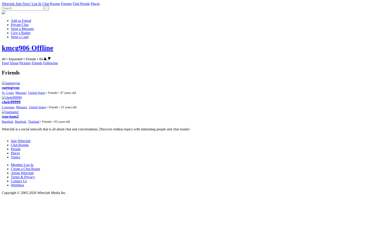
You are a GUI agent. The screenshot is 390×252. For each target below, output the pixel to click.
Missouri (20, 93)
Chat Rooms (51, 4)
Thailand (33, 121)
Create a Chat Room (25, 169)
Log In (36, 4)
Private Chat (19, 25)
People (16, 149)
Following (50, 63)
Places (95, 4)
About (14, 63)
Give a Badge (20, 33)
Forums (66, 4)
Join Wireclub (20, 141)
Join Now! (23, 4)
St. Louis (8, 93)
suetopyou (10, 87)
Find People (81, 4)
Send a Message (22, 29)
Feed (5, 63)
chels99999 (11, 102)
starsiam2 (10, 116)
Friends (37, 63)
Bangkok (7, 121)
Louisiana (8, 107)
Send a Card (19, 37)
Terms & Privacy (23, 177)
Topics (15, 157)
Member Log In (22, 165)
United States (36, 93)
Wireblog (17, 185)
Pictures (25, 63)
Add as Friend (21, 21)
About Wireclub (22, 173)
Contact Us (19, 181)
